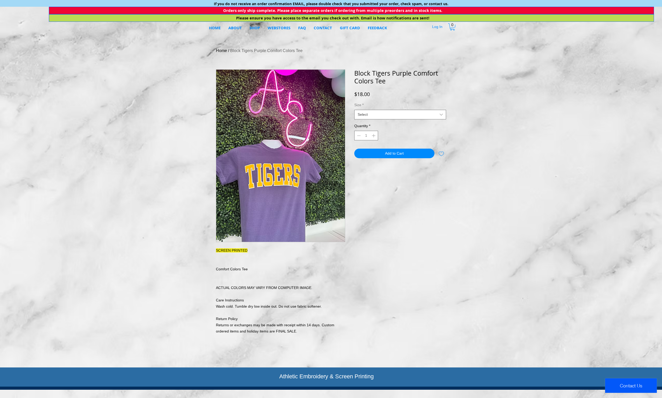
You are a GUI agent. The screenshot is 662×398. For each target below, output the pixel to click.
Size (359, 105)
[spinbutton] (366, 135)
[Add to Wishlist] (441, 153)
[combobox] (400, 115)
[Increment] (374, 135)
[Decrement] (358, 135)
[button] (279, 28)
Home (221, 50)
